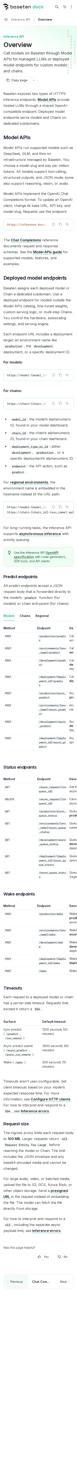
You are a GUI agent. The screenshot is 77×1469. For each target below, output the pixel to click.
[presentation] (38, 224)
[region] (38, 688)
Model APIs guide (47, 252)
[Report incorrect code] (53, 224)
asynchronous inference (40, 534)
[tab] (9, 616)
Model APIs (47, 99)
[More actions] (71, 7)
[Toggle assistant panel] (65, 7)
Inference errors (35, 1111)
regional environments (29, 482)
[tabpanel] (38, 691)
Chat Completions (26, 240)
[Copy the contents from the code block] (60, 224)
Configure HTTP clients (50, 1099)
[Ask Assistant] (67, 224)
